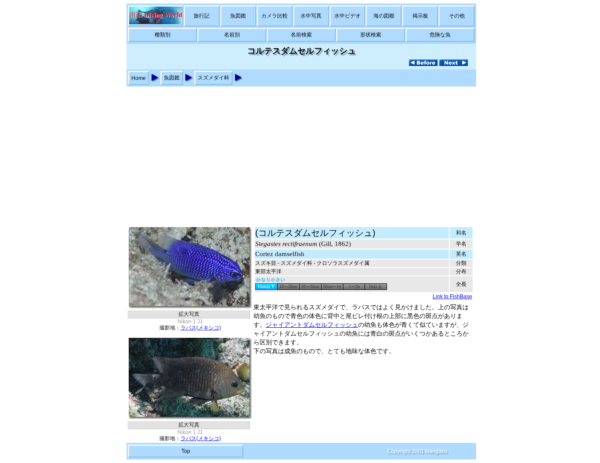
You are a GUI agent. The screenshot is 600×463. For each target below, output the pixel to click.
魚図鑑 (238, 16)
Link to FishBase (452, 296)
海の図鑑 (383, 16)
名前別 (232, 35)
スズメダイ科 (213, 78)
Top (185, 451)
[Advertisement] (300, 152)
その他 (457, 16)
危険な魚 (440, 35)
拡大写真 (188, 314)
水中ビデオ (347, 16)
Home (138, 78)
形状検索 (370, 35)
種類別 (162, 35)
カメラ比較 (274, 16)
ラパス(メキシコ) (201, 328)
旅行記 (202, 16)
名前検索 (301, 35)
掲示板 (420, 16)
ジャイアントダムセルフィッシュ (312, 325)
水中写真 (311, 16)
